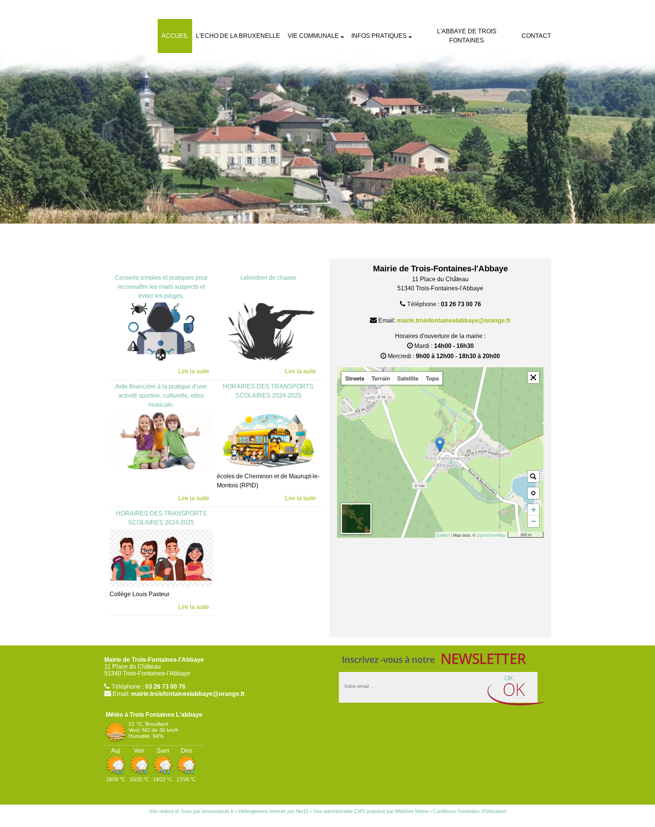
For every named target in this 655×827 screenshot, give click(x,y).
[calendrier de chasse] (268, 332)
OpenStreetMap (491, 535)
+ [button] (533, 509)
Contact (536, 36)
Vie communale (313, 36)
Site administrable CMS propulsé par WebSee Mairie (370, 811)
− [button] (533, 521)
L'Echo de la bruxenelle (238, 36)
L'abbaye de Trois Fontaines (467, 36)
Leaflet (443, 535)
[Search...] (533, 476)
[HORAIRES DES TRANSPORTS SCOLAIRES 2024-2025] (268, 441)
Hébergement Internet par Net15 (273, 811)
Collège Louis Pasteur (139, 594)
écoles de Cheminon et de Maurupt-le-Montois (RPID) (268, 481)
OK (509, 678)
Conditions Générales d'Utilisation (469, 811)
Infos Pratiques (379, 36)
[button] (533, 377)
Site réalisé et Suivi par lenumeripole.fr (191, 811)
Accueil (174, 36)
